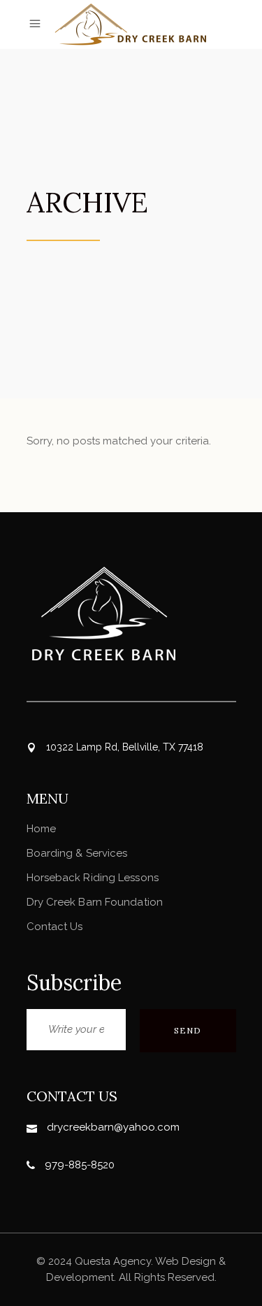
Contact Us (55, 926)
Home (41, 828)
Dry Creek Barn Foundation (95, 902)
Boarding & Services (77, 853)
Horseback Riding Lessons (93, 877)
